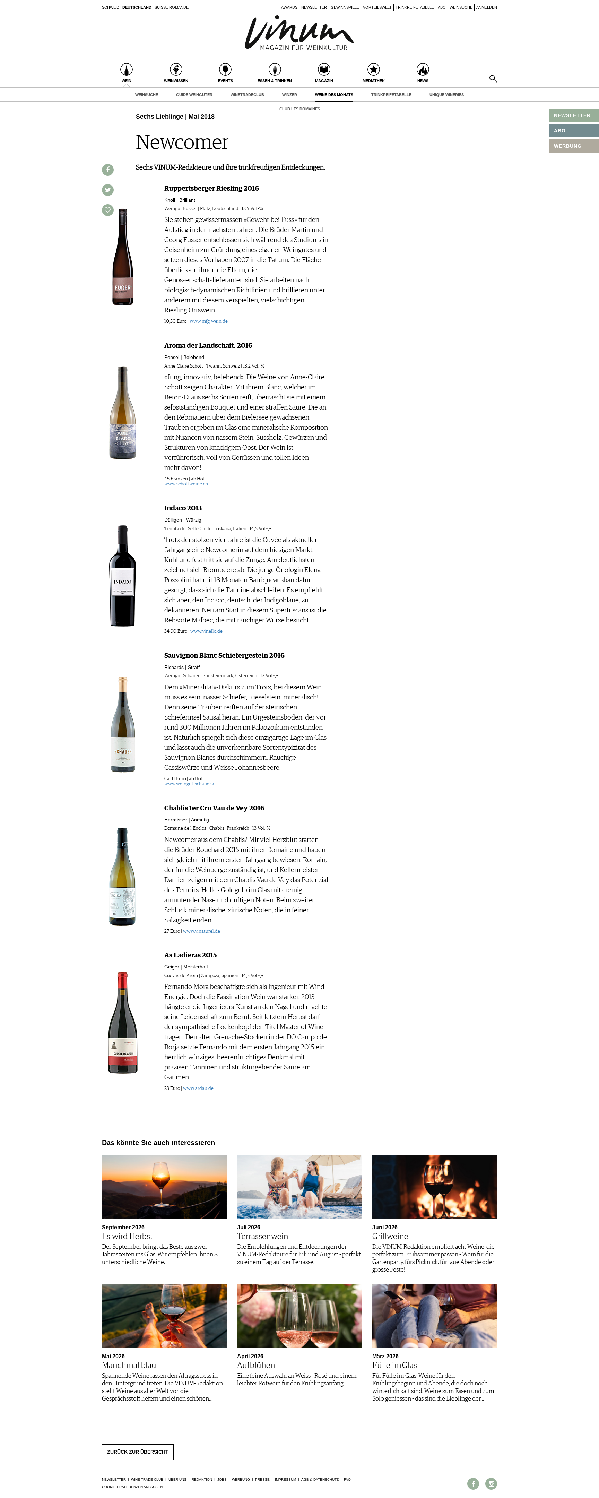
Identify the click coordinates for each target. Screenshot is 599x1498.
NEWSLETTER (572, 115)
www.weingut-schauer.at (190, 784)
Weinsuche (461, 7)
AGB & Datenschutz (320, 1479)
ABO (560, 131)
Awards (289, 7)
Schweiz (110, 7)
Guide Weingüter (194, 95)
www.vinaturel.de (201, 931)
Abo (442, 7)
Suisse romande (172, 7)
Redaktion (202, 1479)
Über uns (177, 1479)
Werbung (241, 1479)
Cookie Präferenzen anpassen (132, 1487)
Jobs (222, 1479)
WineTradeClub (247, 95)
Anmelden (486, 7)
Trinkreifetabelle (415, 7)
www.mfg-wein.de (209, 321)
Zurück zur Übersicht (137, 1452)
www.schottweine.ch (186, 484)
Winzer (289, 95)
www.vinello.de (206, 631)
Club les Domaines (299, 109)
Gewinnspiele (345, 7)
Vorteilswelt (377, 7)
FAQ (347, 1479)
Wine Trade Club (147, 1479)
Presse (262, 1479)
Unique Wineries (446, 95)
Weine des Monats (334, 95)
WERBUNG (568, 146)
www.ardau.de (198, 1088)
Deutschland (136, 7)
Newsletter (314, 7)
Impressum (285, 1479)
